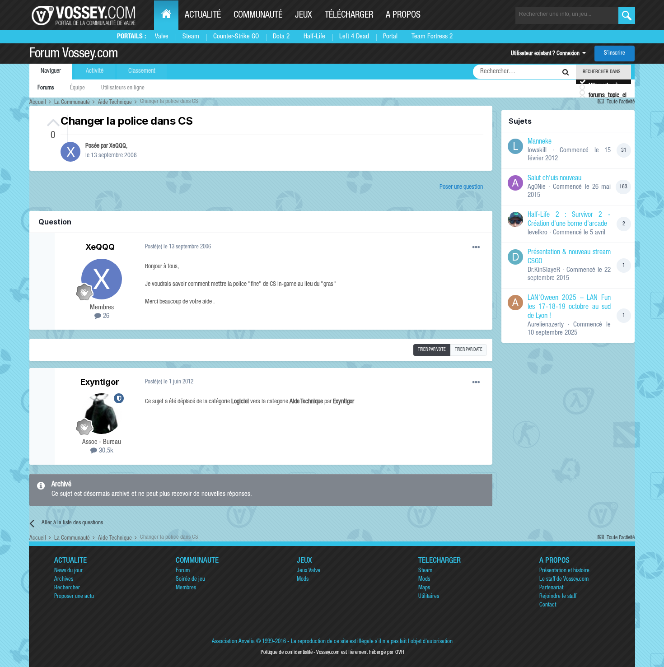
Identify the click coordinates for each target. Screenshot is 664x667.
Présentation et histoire (564, 571)
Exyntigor (99, 382)
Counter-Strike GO (236, 36)
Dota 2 (281, 36)
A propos (403, 15)
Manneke (540, 142)
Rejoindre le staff (557, 597)
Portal (390, 36)
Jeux (303, 15)
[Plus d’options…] (476, 247)
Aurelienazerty (546, 325)
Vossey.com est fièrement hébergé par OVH (360, 652)
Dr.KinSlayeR (544, 270)
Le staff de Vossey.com (564, 580)
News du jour (68, 571)
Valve (161, 36)
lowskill (537, 150)
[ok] (626, 15)
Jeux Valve (308, 571)
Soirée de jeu (190, 580)
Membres (186, 588)
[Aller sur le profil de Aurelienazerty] (515, 302)
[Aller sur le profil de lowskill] (515, 146)
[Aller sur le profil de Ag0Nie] (515, 183)
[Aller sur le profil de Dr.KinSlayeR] (515, 257)
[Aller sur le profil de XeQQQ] (70, 152)
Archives (63, 580)
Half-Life (314, 36)
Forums (45, 88)
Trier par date (468, 350)
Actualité (203, 15)
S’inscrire (614, 53)
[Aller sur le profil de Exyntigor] (101, 413)
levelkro (537, 232)
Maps (424, 588)
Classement (141, 71)
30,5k (105, 451)
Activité (94, 71)
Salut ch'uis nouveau (554, 178)
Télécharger (349, 15)
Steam (190, 36)
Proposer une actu (74, 597)
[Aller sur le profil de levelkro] (515, 219)
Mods (303, 580)
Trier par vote (432, 350)
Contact (547, 605)
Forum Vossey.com (73, 54)
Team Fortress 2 (432, 36)
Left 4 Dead (354, 36)
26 (105, 316)
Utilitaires (428, 597)
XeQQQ (117, 146)
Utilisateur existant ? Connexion (546, 54)
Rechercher (67, 588)
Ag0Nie (537, 187)
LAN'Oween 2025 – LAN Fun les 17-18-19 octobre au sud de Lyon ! (569, 307)
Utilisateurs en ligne (123, 88)
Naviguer (51, 71)
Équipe (77, 88)
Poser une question (461, 187)
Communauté (258, 15)
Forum (183, 571)
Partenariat (551, 588)
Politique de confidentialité (287, 652)
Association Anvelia (233, 642)
